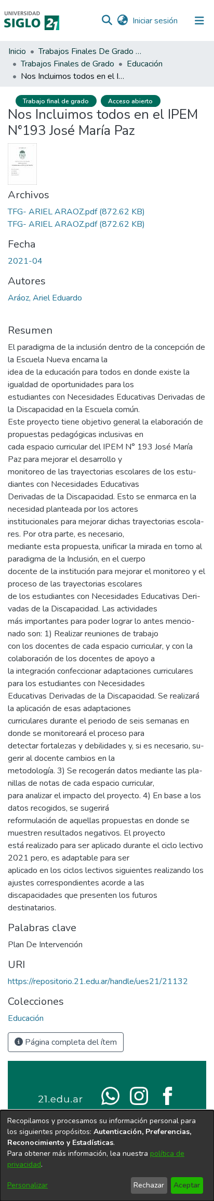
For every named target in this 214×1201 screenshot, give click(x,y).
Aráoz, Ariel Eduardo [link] (45, 298)
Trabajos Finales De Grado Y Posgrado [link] (90, 51)
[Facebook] (167, 1095)
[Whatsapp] (110, 1095)
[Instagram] (139, 1095)
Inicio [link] (17, 51)
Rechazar (148, 1185)
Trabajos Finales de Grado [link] (67, 64)
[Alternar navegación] (199, 20)
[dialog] (107, 1155)
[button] (106, 21)
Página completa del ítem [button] (70, 1042)
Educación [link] (145, 64)
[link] (76, 211)
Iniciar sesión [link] (155, 20)
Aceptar (186, 1185)
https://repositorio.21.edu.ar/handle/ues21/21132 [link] (98, 981)
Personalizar (27, 1185)
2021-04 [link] (25, 261)
